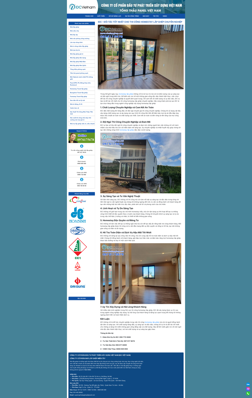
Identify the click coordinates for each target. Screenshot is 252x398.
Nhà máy (146, 16)
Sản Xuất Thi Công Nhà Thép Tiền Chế (81, 113)
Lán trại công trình (76, 42)
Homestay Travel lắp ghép (79, 89)
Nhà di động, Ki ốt (76, 104)
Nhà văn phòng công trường (79, 38)
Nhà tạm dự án (75, 50)
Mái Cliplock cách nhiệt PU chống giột (81, 78)
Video (165, 16)
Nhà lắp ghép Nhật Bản (78, 61)
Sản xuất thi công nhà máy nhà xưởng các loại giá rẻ (80, 119)
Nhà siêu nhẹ (74, 31)
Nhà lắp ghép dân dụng (78, 58)
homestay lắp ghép (126, 94)
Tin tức (156, 16)
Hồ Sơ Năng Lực (115, 16)
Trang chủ (89, 16)
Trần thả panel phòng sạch (79, 73)
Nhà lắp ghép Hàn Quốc (78, 65)
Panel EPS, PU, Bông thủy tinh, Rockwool (80, 84)
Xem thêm (87, 370)
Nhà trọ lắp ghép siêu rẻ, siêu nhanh (82, 123)
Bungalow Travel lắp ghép (79, 92)
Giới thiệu (101, 16)
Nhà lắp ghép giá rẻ (76, 54)
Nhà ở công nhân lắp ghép (79, 46)
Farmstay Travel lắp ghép (78, 96)
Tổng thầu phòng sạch (78, 69)
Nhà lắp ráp (74, 34)
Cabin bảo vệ (74, 108)
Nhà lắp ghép (74, 27)
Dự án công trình (132, 16)
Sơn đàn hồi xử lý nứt (77, 100)
